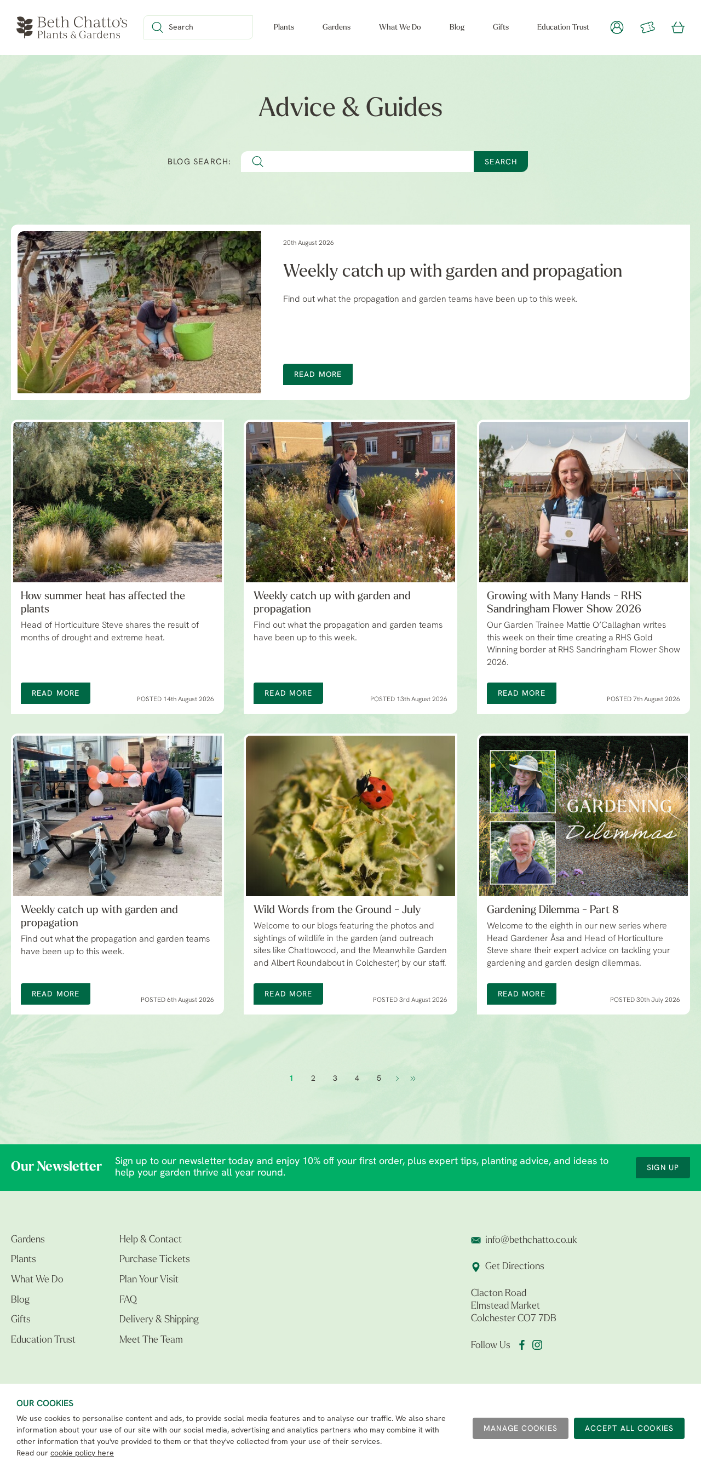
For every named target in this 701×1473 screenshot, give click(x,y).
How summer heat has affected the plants (103, 603)
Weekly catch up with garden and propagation (452, 272)
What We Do (400, 28)
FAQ (128, 1300)
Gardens (336, 28)
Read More (318, 375)
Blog (457, 28)
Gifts (501, 28)
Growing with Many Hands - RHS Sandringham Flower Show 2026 (564, 603)
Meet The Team (151, 1340)
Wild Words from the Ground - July (337, 910)
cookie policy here (82, 1453)
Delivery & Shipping (159, 1320)
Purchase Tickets (154, 1260)
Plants (284, 28)
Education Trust (563, 28)
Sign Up (663, 1168)
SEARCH (501, 162)
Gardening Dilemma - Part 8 (553, 910)
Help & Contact (150, 1240)
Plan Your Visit (149, 1280)
